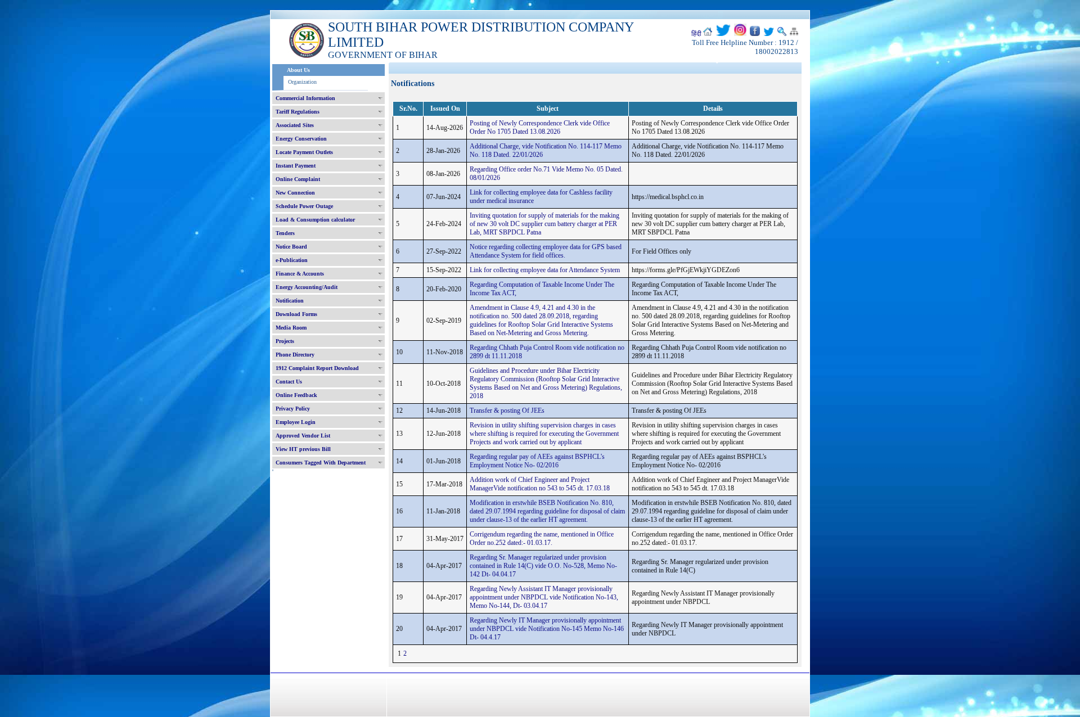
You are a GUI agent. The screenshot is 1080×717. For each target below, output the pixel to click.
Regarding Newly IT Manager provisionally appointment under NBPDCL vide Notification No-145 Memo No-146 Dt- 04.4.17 (547, 628)
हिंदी (696, 34)
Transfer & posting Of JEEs (507, 410)
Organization (302, 82)
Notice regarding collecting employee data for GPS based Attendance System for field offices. (546, 251)
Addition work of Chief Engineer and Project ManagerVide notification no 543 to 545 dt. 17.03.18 (540, 484)
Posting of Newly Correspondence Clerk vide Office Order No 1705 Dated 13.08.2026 (540, 127)
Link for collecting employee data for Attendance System (545, 270)
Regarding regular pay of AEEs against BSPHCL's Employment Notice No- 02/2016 (537, 461)
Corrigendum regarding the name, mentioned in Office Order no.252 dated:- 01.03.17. (542, 538)
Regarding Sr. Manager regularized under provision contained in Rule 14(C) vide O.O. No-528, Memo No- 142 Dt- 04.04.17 (543, 565)
